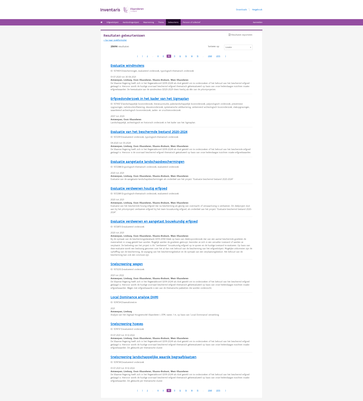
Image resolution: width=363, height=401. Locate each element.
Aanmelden (257, 22)
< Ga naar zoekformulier (115, 40)
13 (186, 56)
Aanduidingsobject (131, 22)
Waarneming (148, 22)
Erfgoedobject (113, 22)
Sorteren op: (214, 46)
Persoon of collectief (191, 22)
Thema (161, 22)
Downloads (241, 9)
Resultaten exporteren (241, 34)
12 (180, 56)
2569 (210, 56)
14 (192, 56)
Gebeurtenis (173, 22)
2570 (218, 56)
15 (197, 56)
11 (174, 56)
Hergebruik (257, 9)
